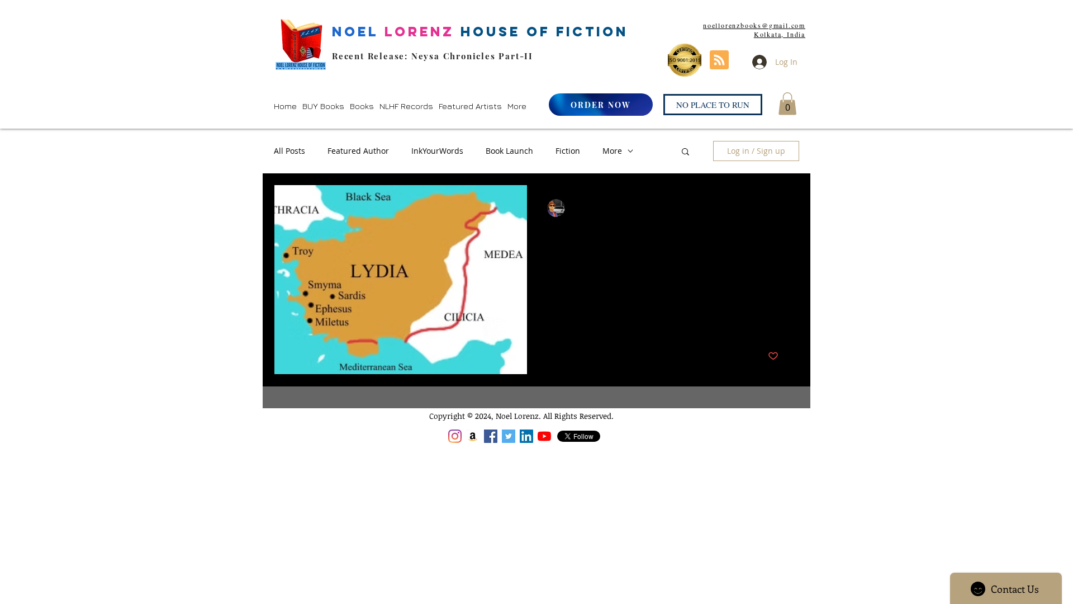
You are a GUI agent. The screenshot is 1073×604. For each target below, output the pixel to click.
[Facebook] (490, 436)
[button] (323, 106)
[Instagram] (455, 436)
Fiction (568, 150)
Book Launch (509, 150)
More (612, 150)
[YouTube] (544, 436)
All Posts (289, 150)
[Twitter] (508, 436)
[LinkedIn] (526, 436)
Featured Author (358, 150)
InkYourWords (437, 150)
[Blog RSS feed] (719, 60)
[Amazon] (472, 436)
